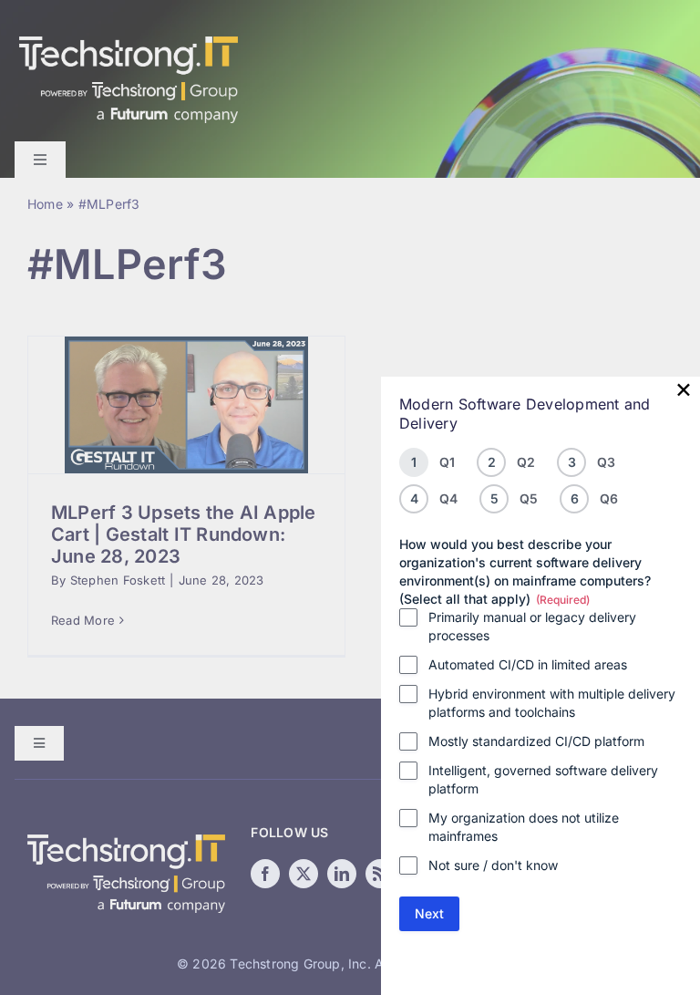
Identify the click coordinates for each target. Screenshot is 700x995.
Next (429, 913)
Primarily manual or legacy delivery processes (532, 626)
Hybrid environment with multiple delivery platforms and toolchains (551, 703)
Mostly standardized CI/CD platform (536, 741)
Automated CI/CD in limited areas (527, 664)
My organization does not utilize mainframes (523, 827)
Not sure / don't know (493, 865)
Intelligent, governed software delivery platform (543, 779)
